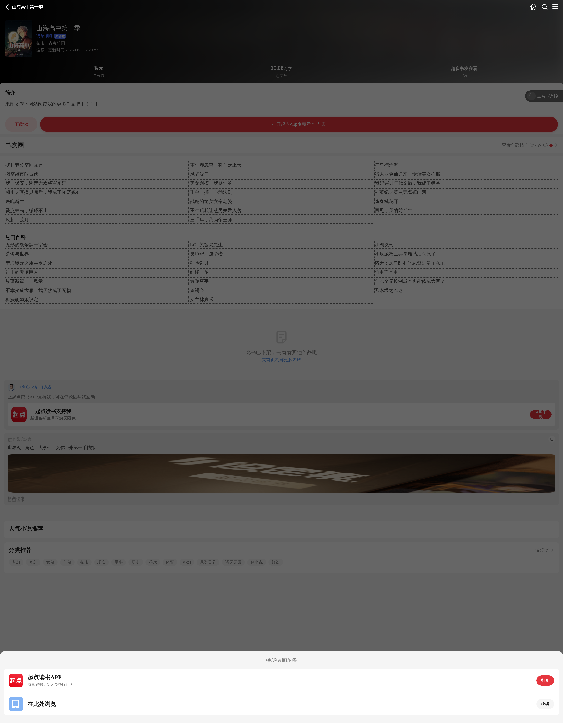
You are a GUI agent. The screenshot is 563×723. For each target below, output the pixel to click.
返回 (7, 7)
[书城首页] (533, 7)
